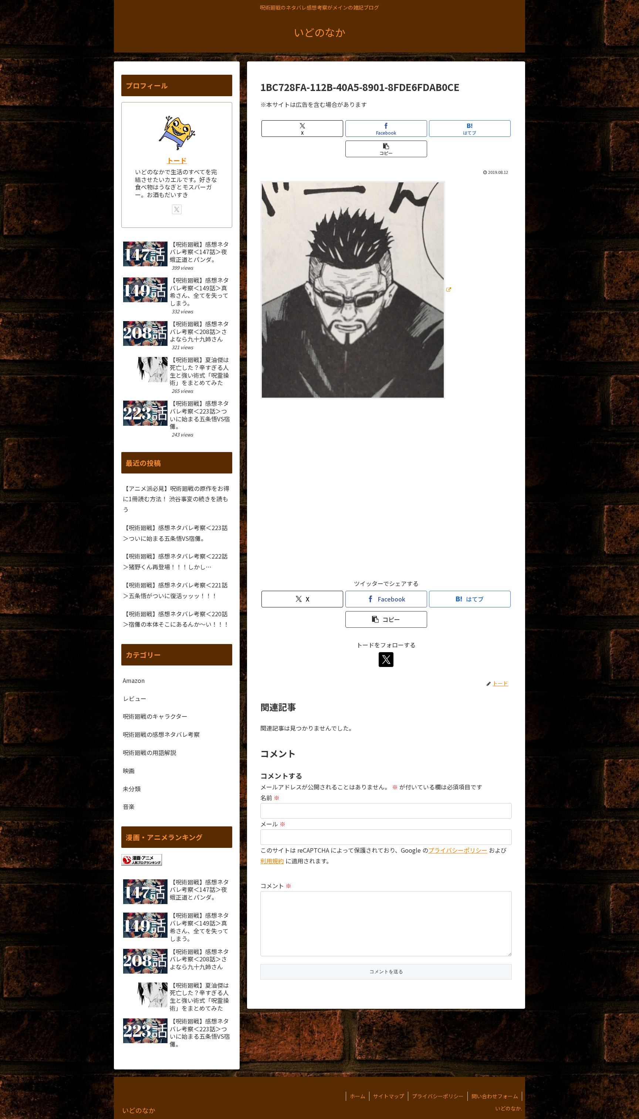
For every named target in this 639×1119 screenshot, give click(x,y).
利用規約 (272, 860)
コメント (275, 885)
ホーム (357, 1096)
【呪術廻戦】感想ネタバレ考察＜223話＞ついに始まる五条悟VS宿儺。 (175, 533)
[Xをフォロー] (386, 659)
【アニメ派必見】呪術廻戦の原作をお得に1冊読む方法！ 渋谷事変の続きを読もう (176, 499)
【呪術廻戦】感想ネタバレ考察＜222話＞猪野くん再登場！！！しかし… (175, 561)
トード (177, 160)
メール (272, 823)
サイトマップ (388, 1096)
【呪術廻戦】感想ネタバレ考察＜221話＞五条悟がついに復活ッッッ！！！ (175, 590)
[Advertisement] (386, 492)
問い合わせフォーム (494, 1096)
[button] (386, 149)
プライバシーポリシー (457, 850)
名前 (270, 797)
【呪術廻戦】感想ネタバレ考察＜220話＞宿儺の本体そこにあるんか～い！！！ (176, 619)
